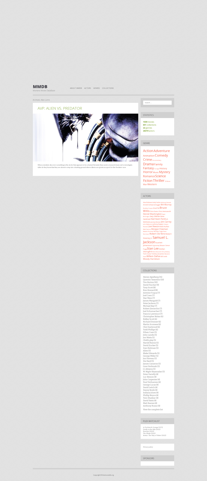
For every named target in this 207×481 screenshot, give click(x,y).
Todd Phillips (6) (150, 329)
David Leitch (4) (150, 387)
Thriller (158, 180)
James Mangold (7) (151, 300)
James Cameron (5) (152, 363)
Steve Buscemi (156, 252)
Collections (108, 88)
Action (148, 150)
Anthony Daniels (166, 202)
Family (158, 164)
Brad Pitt (156, 208)
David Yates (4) (149, 400)
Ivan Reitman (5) (150, 348)
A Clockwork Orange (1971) (153, 427)
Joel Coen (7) (149, 295)
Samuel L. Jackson (155, 239)
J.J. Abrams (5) (149, 369)
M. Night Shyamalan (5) (154, 371)
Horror (148, 172)
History (163, 168)
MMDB (40, 86)
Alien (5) (147, 350)
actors (149, 131)
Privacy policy (148, 447)
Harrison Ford (158, 218)
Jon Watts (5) (149, 337)
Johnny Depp (157, 224)
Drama (148, 164)
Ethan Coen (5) (150, 332)
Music (156, 172)
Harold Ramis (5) (151, 343)
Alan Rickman (147, 202)
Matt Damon (147, 229)
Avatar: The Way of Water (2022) (154, 435)
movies (148, 122)
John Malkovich (148, 224)
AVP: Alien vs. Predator (60, 108)
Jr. (163, 224)
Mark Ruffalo (164, 226)
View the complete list (153, 409)
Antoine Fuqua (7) (151, 293)
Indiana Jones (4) (150, 392)
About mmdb (76, 88)
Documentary (156, 160)
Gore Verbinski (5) (151, 366)
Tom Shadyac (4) (150, 398)
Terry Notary (166, 252)
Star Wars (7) (149, 298)
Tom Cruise (147, 254)
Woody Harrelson (151, 258)
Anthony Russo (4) (151, 406)
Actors (87, 88)
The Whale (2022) (149, 433)
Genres (96, 88)
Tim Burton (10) (150, 282)
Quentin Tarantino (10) (153, 279)
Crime (147, 159)
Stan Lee (153, 248)
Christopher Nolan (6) (153, 316)
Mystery (164, 172)
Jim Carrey (166, 221)
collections (149, 125)
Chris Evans (154, 211)
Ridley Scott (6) (150, 319)
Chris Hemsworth (164, 211)
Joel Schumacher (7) (152, 311)
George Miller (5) (150, 356)
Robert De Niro (157, 233)
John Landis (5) (150, 335)
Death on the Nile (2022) (151, 429)
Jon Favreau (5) (150, 358)
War (145, 184)
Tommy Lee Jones (158, 254)
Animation (148, 155)
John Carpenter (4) (151, 379)
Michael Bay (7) (150, 306)
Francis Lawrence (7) (152, 314)
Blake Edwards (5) (151, 353)
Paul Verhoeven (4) (152, 382)
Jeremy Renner (156, 222)
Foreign (156, 169)
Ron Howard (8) (150, 290)
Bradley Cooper (148, 208)
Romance (149, 176)
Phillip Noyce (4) (150, 395)
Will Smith (164, 256)
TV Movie (167, 181)
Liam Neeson (154, 226)
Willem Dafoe (153, 256)
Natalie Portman (148, 231)
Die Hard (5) (148, 361)
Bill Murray (166, 204)
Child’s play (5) (149, 340)
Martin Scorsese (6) (152, 324)
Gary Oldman (155, 216)
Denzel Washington (152, 214)
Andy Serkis (156, 202)
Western (152, 184)
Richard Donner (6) (152, 322)
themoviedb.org (108, 475)
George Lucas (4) (150, 385)
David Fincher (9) (151, 285)
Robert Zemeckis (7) (152, 308)
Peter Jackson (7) (150, 303)
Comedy (161, 155)
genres (147, 128)
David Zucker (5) (150, 345)
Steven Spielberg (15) (152, 277)
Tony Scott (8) (149, 287)
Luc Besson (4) (149, 377)
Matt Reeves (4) (150, 403)
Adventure (162, 151)
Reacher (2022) (148, 431)
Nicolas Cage (158, 231)
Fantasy (148, 168)
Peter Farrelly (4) (150, 374)
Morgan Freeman (159, 229)
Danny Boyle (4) (150, 390)
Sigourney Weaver (158, 245)
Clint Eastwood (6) (151, 327)
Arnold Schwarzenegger (151, 205)
